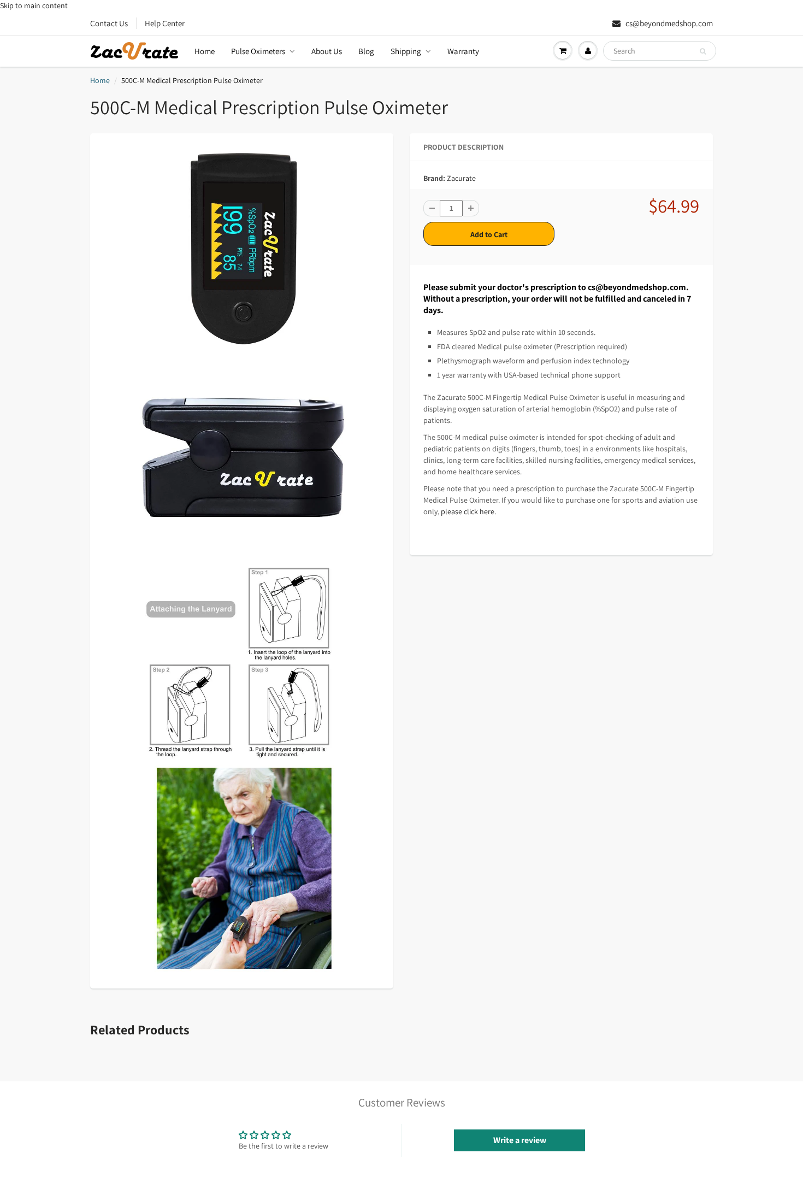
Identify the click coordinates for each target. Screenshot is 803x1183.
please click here (467, 511)
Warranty (463, 51)
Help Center (165, 23)
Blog (366, 51)
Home (204, 51)
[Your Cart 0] (562, 51)
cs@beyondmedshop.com (668, 23)
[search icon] (702, 51)
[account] (587, 51)
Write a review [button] (519, 1140)
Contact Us (109, 23)
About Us (326, 51)
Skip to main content (34, 5)
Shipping (406, 51)
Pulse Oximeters (258, 51)
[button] (431, 208)
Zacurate (461, 178)
